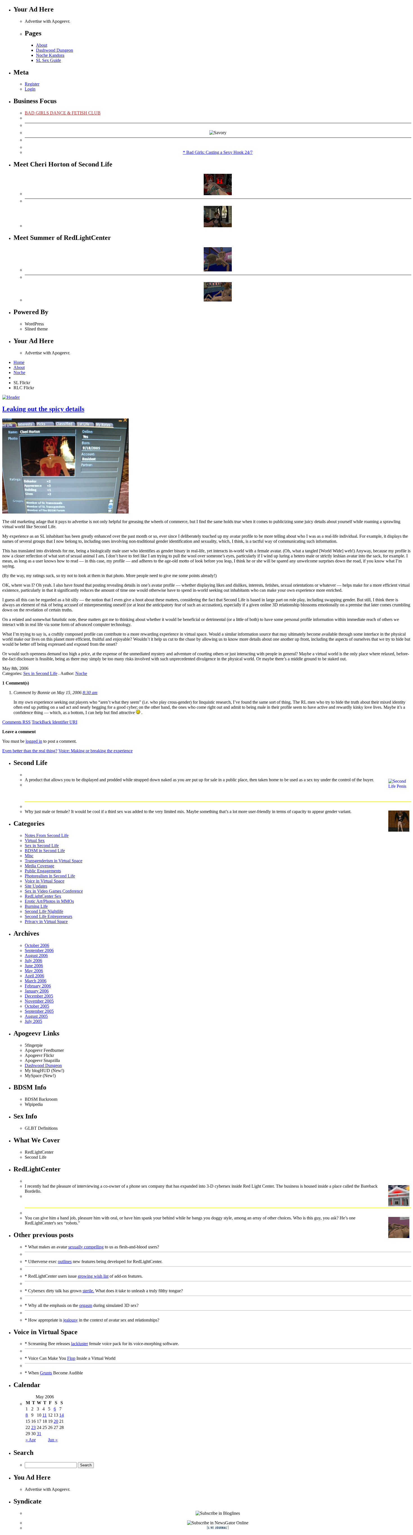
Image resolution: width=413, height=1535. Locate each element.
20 (56, 1421)
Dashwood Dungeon (54, 50)
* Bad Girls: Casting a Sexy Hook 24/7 (218, 152)
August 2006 (36, 955)
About (41, 45)
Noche (19, 372)
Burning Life (36, 906)
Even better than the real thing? (29, 750)
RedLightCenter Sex (43, 896)
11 (44, 1415)
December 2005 (39, 996)
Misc (29, 855)
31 (39, 1433)
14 (61, 1415)
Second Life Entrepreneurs (48, 916)
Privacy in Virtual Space (46, 921)
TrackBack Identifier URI (54, 722)
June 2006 (34, 965)
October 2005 (37, 1006)
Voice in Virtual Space (44, 881)
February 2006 (38, 985)
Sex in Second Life (40, 673)
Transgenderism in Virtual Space (53, 860)
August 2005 (36, 1016)
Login (30, 89)
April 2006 (34, 975)
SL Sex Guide (48, 60)
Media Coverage (39, 865)
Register (32, 84)
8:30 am (90, 692)
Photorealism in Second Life (50, 876)
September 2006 (39, 950)
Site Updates (36, 886)
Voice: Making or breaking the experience (95, 750)
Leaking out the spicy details (43, 409)
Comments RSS (16, 722)
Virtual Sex (35, 840)
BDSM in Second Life (45, 850)
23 (33, 1427)
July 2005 (33, 1021)
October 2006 (37, 945)
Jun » (53, 1439)
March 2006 (35, 980)
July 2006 (33, 960)
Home (18, 362)
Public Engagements (43, 870)
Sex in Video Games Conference (54, 891)
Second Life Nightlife (44, 911)
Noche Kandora (50, 55)
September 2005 (39, 1011)
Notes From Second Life (47, 835)
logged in (34, 741)
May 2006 (34, 970)
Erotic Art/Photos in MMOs (49, 901)
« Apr (31, 1439)
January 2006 (37, 991)
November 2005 (39, 1001)
